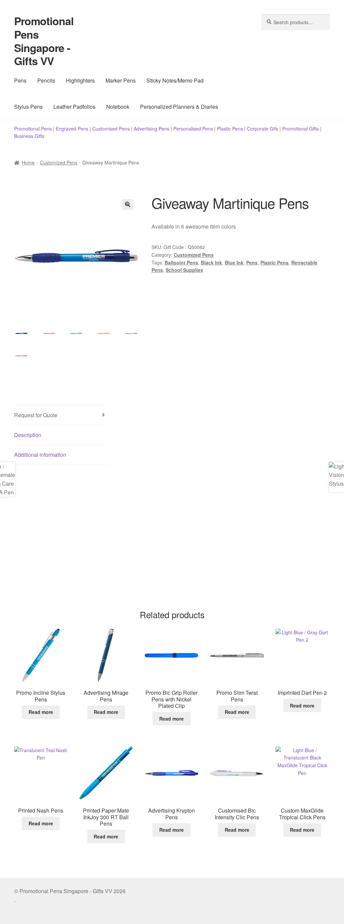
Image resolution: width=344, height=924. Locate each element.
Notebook (117, 106)
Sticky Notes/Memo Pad (175, 80)
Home (28, 162)
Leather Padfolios (74, 106)
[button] (127, 204)
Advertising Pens (151, 128)
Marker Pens (120, 80)
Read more (41, 712)
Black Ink (211, 262)
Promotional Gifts (300, 128)
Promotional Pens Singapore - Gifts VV (44, 41)
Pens (20, 80)
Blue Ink (234, 262)
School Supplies (184, 269)
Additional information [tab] (40, 454)
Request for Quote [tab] (35, 415)
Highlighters (80, 80)
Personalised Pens (193, 128)
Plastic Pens (230, 128)
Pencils (46, 80)
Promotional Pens (33, 128)
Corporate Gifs (262, 128)
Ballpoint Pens (181, 262)
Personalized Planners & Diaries (179, 106)
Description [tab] (27, 435)
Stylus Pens (28, 106)
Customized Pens (58, 162)
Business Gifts (29, 136)
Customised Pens (111, 128)
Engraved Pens (72, 128)
